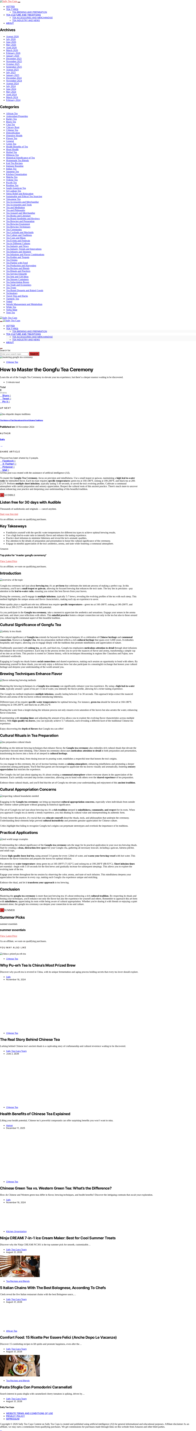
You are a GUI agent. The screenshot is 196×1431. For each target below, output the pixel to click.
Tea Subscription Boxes (17, 282)
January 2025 (12, 75)
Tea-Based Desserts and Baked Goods (24, 290)
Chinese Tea (12, 130)
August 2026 (12, 36)
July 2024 (11, 86)
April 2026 (11, 47)
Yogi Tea (10, 312)
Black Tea (11, 121)
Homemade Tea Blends (17, 160)
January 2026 (12, 56)
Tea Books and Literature (18, 215)
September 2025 (14, 67)
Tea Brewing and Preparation (29, 12)
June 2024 (11, 89)
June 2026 (11, 42)
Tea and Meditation (15, 207)
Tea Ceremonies (14, 229)
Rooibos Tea (12, 185)
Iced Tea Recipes (14, 163)
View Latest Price (8, 561)
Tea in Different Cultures (18, 243)
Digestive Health (14, 135)
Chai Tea (10, 124)
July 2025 (11, 72)
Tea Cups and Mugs (16, 238)
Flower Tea (11, 138)
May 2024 (11, 91)
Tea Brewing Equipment (18, 224)
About (10, 23)
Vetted (10, 6)
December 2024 (14, 78)
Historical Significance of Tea (20, 157)
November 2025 (14, 61)
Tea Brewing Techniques (18, 227)
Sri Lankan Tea (13, 191)
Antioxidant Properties (17, 116)
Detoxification (13, 133)
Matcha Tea (11, 177)
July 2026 (11, 39)
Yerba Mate (11, 309)
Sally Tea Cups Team (16, 1051)
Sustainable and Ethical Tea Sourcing (24, 196)
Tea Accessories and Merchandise (32, 17)
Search (34, 353)
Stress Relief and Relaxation (19, 193)
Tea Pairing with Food (17, 262)
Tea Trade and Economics (18, 285)
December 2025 (14, 58)
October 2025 (12, 64)
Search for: (5, 350)
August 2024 (12, 83)
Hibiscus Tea (12, 155)
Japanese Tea (12, 171)
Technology (12, 293)
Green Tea (11, 144)
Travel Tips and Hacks (17, 296)
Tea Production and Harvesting (21, 265)
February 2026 (13, 53)
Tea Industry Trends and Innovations (23, 249)
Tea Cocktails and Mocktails (20, 232)
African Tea (12, 113)
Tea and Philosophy (15, 210)
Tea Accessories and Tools (19, 204)
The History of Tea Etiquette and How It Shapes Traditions (21, 420)
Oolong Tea (12, 180)
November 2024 (14, 80)
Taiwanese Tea (13, 199)
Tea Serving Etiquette (16, 274)
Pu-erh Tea (11, 182)
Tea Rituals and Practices (18, 271)
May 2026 (11, 44)
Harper (9, 1125)
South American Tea (16, 188)
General (10, 141)
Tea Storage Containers (17, 279)
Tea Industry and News (26, 20)
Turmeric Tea (12, 298)
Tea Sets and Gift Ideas (17, 276)
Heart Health (12, 149)
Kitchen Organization (16, 174)
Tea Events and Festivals (18, 240)
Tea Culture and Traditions (23, 15)
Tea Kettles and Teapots (17, 257)
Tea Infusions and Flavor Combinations (25, 254)
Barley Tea (11, 119)
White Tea (11, 307)
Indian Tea (11, 168)
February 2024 (13, 100)
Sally (2, 439)
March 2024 (12, 97)
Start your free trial (9, 514)
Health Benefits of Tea (17, 146)
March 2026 (12, 50)
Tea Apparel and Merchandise (20, 213)
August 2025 (12, 69)
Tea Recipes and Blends (17, 268)
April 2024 (11, 94)
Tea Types (12, 9)
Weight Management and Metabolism (24, 304)
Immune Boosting (14, 166)
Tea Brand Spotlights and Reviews (23, 218)
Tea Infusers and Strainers (18, 251)
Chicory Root (12, 127)
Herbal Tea (11, 152)
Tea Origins (11, 260)
